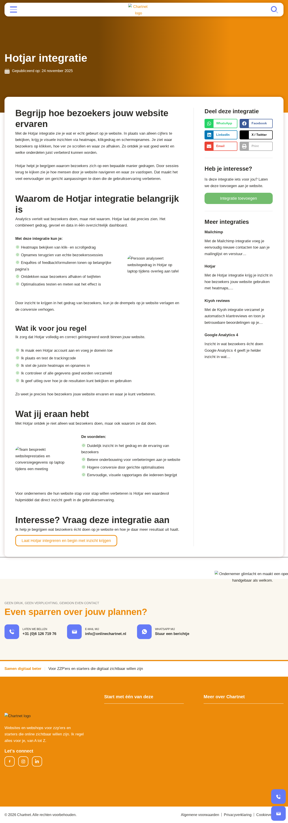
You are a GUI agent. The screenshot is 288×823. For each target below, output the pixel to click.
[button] (221, 123)
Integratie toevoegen (238, 198)
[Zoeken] (274, 9)
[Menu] (13, 9)
